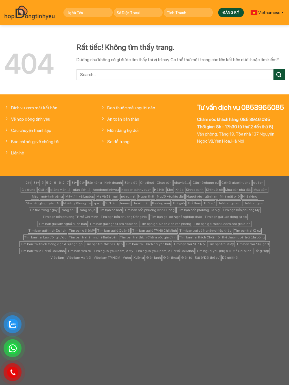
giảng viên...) (60, 190)
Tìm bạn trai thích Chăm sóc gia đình (148, 237)
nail (116, 196)
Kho (170, 190)
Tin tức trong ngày (44, 210)
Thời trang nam (228, 203)
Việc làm (57, 258)
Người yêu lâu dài (170, 196)
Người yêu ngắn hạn (201, 196)
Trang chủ (68, 210)
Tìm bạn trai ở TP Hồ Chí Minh (42, 251)
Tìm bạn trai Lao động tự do (45, 237)
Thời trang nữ (253, 203)
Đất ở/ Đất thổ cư (207, 258)
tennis (125, 203)
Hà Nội (159, 190)
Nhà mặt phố (230, 196)
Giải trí (43, 190)
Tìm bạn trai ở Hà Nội (189, 244)
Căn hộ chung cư (205, 183)
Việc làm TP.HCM (107, 258)
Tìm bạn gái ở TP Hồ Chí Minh (154, 231)
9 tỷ (82, 183)
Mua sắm (260, 190)
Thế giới (178, 203)
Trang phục (87, 210)
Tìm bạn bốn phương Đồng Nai (124, 217)
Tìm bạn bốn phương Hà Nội (198, 210)
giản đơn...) (81, 190)
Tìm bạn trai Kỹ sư (247, 231)
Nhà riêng (249, 196)
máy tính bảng (52, 196)
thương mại (161, 203)
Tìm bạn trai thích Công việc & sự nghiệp (51, 244)
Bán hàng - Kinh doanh (104, 183)
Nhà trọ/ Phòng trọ (77, 203)
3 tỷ (36, 183)
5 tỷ (48, 183)
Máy (35, 196)
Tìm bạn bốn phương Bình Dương (149, 210)
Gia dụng (28, 190)
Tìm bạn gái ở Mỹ (82, 231)
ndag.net (128, 196)
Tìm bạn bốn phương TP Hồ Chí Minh (70, 217)
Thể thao (194, 203)
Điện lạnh (153, 258)
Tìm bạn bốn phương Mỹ (241, 210)
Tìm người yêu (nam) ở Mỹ (113, 251)
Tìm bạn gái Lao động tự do (226, 217)
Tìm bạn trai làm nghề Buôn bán (93, 237)
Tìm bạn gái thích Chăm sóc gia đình (222, 224)
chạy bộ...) (182, 183)
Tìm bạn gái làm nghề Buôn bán (62, 224)
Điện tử (186, 258)
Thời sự (208, 203)
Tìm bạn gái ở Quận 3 (113, 231)
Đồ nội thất (230, 258)
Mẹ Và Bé (103, 196)
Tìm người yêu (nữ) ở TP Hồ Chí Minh (223, 251)
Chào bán (164, 183)
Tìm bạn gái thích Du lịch (47, 231)
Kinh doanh (194, 190)
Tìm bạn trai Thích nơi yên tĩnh (148, 244)
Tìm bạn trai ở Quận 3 (253, 244)
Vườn (127, 258)
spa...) (98, 203)
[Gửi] (279, 74)
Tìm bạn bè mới (110, 210)
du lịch (258, 183)
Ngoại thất (146, 196)
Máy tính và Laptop (79, 196)
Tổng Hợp (261, 251)
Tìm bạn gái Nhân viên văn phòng (165, 224)
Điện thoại (171, 258)
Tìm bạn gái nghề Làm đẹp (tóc (113, 224)
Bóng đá (130, 183)
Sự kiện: (111, 203)
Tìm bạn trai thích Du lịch (104, 244)
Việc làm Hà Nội (79, 258)
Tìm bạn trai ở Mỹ (221, 244)
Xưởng (138, 258)
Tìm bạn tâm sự (79, 251)
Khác (179, 190)
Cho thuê (147, 183)
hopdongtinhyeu (106, 190)
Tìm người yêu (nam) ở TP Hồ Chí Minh (165, 251)
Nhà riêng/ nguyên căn (43, 203)
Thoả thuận (141, 203)
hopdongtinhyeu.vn (136, 190)
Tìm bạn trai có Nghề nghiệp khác (205, 231)
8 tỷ (74, 183)
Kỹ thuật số (214, 190)
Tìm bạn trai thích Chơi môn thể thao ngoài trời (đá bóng (222, 237)
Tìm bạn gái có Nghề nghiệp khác (176, 217)
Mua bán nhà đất (238, 190)
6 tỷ (61, 183)
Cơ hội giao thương (236, 183)
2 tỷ (28, 183)
